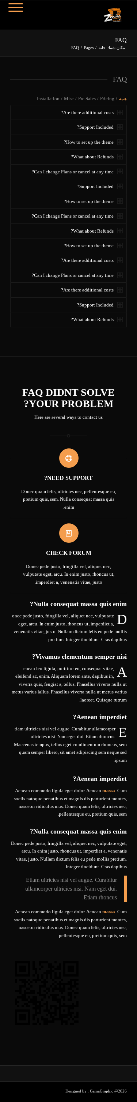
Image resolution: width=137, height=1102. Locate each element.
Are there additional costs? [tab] (87, 112)
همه (123, 98)
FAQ (121, 40)
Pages (89, 47)
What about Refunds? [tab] (92, 156)
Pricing (107, 98)
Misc (69, 98)
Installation (48, 98)
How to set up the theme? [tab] (89, 142)
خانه (102, 47)
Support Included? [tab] (95, 127)
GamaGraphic (102, 1091)
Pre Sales (87, 98)
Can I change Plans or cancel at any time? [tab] (73, 171)
